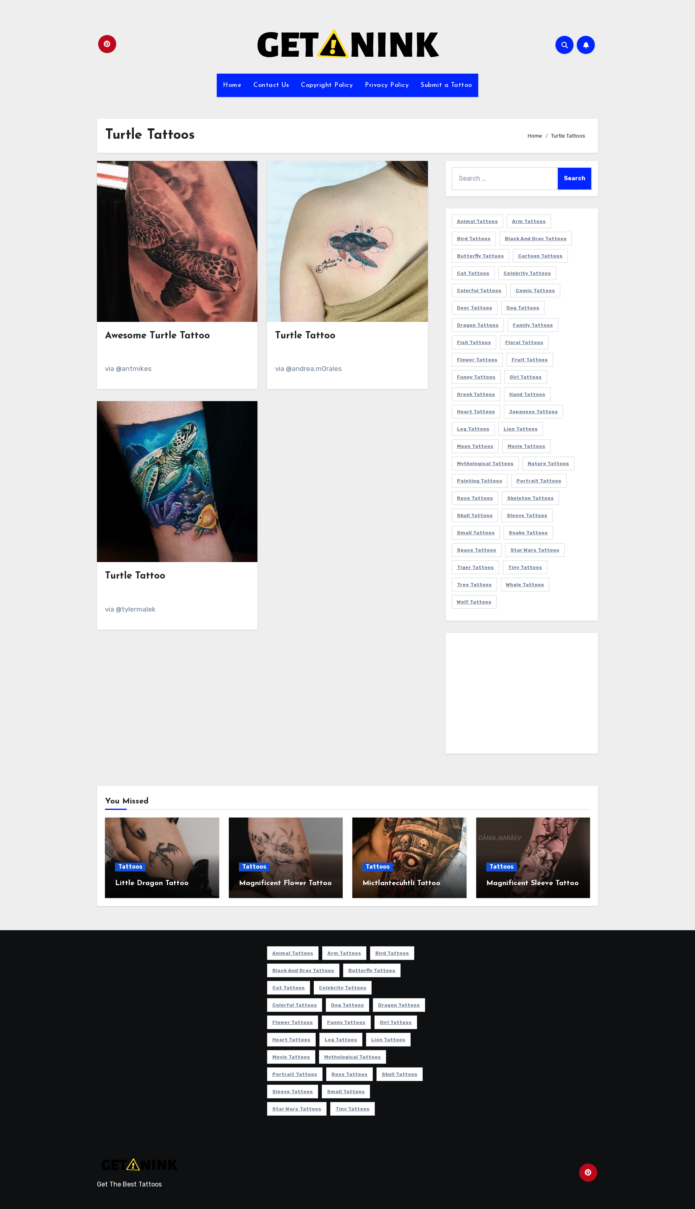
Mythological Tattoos (485, 463)
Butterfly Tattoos (480, 256)
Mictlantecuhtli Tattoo (401, 883)
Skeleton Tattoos (530, 498)
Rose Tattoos (475, 498)
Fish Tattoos (474, 342)
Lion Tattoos (521, 429)
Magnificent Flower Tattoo (285, 883)
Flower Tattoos (477, 359)
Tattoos (130, 866)
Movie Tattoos (526, 446)
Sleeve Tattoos (527, 515)
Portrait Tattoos (538, 481)
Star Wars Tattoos (534, 550)
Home (232, 85)
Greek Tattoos (476, 394)
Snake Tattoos (528, 533)
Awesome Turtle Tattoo (157, 336)
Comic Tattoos (535, 290)
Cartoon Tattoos (540, 256)
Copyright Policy (327, 85)
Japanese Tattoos (533, 411)
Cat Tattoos (473, 273)
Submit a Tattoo (446, 85)
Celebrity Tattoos (527, 273)
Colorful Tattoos (479, 290)
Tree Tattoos (474, 584)
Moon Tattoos (475, 446)
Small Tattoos (476, 533)
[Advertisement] (523, 695)
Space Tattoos (476, 550)
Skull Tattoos (475, 515)
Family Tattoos (533, 325)
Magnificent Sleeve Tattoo (532, 883)
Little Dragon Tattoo (152, 883)
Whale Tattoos (525, 584)
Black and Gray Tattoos (536, 238)
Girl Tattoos (526, 377)
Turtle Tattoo (305, 336)
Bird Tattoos (474, 238)
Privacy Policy (387, 85)
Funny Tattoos (476, 377)
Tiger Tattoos (475, 567)
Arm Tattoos (529, 221)
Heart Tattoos (476, 411)
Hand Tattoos (527, 394)
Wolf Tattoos (474, 602)
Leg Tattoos (473, 429)
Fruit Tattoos (530, 359)
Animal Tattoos (477, 221)
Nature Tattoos (548, 463)
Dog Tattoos (522, 308)
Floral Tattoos (524, 342)
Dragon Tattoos (478, 325)
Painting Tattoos (479, 481)
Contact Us (271, 85)
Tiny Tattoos (525, 567)
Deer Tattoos (474, 308)
